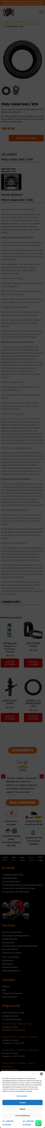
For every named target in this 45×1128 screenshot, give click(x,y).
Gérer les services (22, 1096)
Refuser (22, 1109)
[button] (41, 1074)
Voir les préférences (22, 1116)
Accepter (22, 1102)
